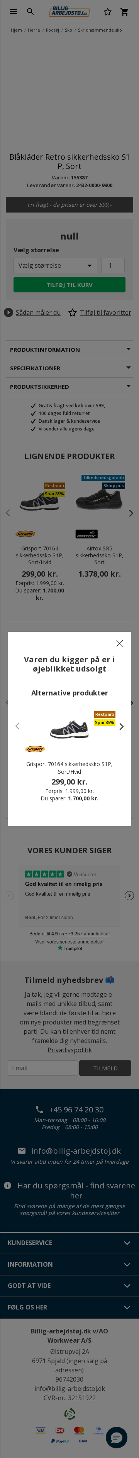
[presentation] (117, 726)
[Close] (119, 643)
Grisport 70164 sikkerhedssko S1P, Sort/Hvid (69, 767)
